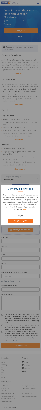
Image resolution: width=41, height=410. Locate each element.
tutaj (25, 209)
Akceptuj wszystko (20, 221)
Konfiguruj (20, 216)
